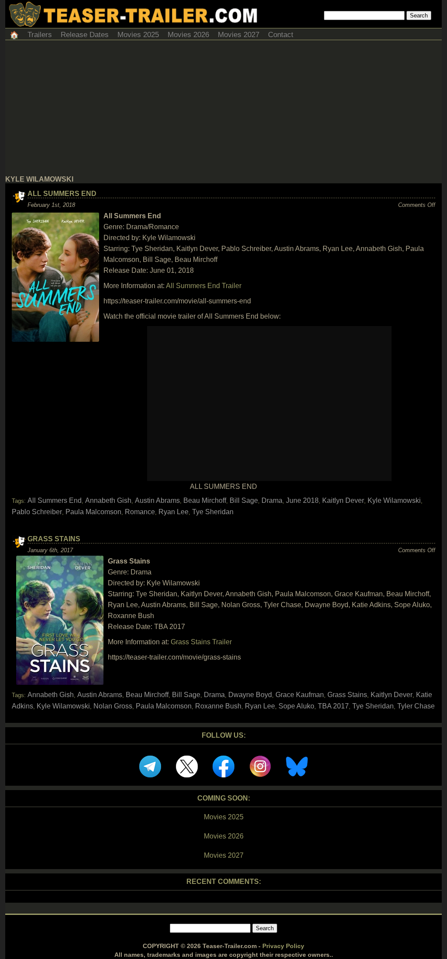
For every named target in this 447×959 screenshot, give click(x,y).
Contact (280, 35)
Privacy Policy (283, 945)
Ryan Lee (173, 512)
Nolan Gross (112, 706)
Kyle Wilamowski (394, 500)
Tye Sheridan (213, 512)
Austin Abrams (157, 500)
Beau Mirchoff (204, 500)
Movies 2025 (138, 35)
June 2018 (302, 500)
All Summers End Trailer (203, 285)
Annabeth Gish (108, 500)
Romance (140, 512)
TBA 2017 (333, 706)
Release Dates (85, 35)
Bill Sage (244, 500)
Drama (271, 500)
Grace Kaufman (299, 694)
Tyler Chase (416, 706)
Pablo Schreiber (37, 512)
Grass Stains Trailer (201, 642)
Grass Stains (54, 539)
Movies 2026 (188, 35)
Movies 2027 (238, 35)
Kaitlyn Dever (343, 500)
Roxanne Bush (218, 706)
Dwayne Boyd (250, 694)
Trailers (40, 35)
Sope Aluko (296, 706)
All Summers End (62, 193)
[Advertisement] (223, 110)
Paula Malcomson (93, 512)
